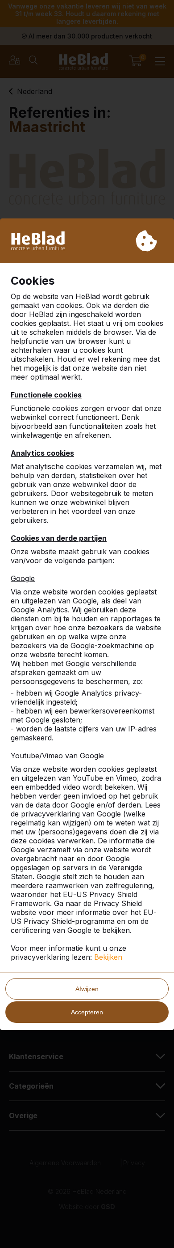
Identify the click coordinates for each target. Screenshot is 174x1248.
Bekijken (108, 957)
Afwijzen (87, 988)
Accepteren (87, 1012)
